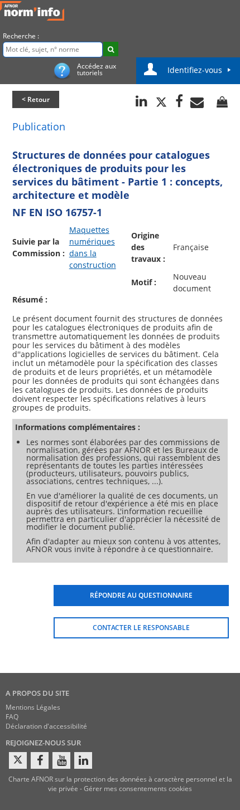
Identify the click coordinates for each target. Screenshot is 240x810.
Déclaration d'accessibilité (46, 726)
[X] (18, 760)
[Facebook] (40, 760)
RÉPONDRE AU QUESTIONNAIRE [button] (141, 595)
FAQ (12, 716)
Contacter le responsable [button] (141, 627)
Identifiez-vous (194, 70)
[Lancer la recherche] (111, 49)
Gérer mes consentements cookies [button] (138, 788)
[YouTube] (61, 760)
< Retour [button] (36, 99)
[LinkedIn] (83, 760)
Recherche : (21, 36)
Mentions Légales (33, 707)
